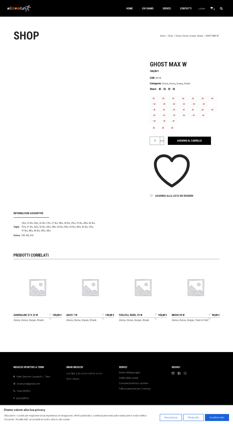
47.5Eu (25, 230)
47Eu (91, 226)
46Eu (78, 226)
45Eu (66, 226)
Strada (200, 36)
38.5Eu (67, 223)
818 (31, 235)
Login (201, 8)
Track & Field (201, 320)
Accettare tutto (217, 417)
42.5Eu (42, 226)
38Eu (61, 223)
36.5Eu (42, 223)
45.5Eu (72, 226)
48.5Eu (37, 230)
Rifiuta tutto (193, 417)
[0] (211, 8)
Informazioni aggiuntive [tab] (28, 213)
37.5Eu (55, 223)
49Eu (43, 230)
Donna (178, 36)
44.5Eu (60, 226)
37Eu (48, 223)
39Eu (73, 223)
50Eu (48, 230)
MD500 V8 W (178, 315)
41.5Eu (30, 226)
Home (162, 36)
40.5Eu (92, 223)
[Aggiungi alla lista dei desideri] (50, 318)
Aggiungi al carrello (189, 140)
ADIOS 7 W (71, 315)
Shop (170, 36)
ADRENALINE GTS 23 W (25, 315)
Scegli (37, 267)
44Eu (54, 226)
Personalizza (170, 417)
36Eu (36, 223)
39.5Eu (79, 223)
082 (27, 235)
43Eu (48, 226)
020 (23, 235)
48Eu (31, 230)
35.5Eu (30, 223)
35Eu (24, 223)
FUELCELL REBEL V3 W (130, 315)
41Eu (24, 226)
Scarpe (193, 36)
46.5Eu (85, 226)
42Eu (36, 226)
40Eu (85, 223)
